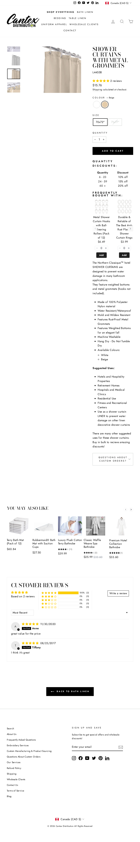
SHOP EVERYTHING (60, 12)
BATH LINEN (85, 12)
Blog (9, 796)
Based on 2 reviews (22, 596)
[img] (30, 624)
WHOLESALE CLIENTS (84, 24)
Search (10, 728)
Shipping (97, 89)
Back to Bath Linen (72, 691)
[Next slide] (131, 509)
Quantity (100, 132)
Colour (103, 97)
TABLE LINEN (77, 18)
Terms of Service (15, 790)
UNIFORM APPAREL (54, 24)
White (96, 104)
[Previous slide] (126, 509)
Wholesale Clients (16, 779)
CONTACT (70, 30)
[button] (101, 81)
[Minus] (97, 248)
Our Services (13, 762)
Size (96, 115)
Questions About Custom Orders (23, 756)
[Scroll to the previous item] (95, 228)
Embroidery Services (18, 745)
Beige (104, 104)
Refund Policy (14, 768)
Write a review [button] (118, 593)
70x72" (100, 122)
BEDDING (60, 18)
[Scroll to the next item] (130, 228)
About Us (11, 734)
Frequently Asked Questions (21, 739)
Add (101, 255)
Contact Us (12, 785)
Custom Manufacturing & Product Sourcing (29, 751)
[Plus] (106, 248)
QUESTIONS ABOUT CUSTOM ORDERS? (113, 459)
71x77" (115, 122)
